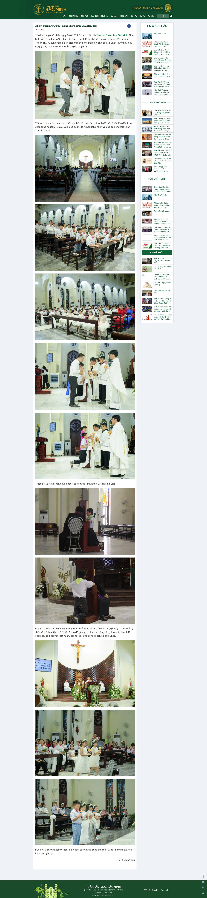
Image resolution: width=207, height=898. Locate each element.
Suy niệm (95, 16)
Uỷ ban (114, 16)
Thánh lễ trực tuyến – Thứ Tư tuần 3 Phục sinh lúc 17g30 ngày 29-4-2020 (162, 276)
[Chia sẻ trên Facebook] (129, 26)
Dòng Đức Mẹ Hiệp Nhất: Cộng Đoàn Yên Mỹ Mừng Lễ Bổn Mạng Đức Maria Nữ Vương (163, 189)
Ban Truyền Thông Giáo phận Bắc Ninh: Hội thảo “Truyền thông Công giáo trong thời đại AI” (162, 68)
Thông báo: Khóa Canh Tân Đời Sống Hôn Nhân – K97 (161, 44)
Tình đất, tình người (161, 211)
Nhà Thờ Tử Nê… (160, 34)
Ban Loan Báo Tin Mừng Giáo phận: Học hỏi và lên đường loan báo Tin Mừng (162, 60)
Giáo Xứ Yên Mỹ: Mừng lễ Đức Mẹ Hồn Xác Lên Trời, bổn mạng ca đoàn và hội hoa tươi (163, 237)
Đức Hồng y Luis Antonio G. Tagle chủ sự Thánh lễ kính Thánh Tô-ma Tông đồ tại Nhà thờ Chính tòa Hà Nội (163, 169)
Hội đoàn (124, 16)
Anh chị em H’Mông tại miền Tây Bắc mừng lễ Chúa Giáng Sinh (163, 301)
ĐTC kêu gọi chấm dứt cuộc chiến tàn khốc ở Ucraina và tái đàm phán (162, 309)
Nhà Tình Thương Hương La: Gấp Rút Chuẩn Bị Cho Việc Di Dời (162, 92)
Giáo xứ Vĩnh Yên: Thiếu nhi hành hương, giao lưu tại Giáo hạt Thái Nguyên (162, 221)
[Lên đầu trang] (203, 893)
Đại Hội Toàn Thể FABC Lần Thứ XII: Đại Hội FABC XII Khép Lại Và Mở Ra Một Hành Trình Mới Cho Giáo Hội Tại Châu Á (163, 153)
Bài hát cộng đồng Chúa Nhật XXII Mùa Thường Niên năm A (162, 52)
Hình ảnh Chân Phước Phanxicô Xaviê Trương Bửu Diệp (163, 161)
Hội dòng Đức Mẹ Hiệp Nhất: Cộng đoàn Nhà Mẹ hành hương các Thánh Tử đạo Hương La (163, 229)
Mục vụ (104, 16)
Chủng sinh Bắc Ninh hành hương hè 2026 (162, 75)
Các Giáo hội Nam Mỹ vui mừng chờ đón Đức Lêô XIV (162, 112)
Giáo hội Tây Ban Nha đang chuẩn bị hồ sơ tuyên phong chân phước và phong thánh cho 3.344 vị (163, 136)
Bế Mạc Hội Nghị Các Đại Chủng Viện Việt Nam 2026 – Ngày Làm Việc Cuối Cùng (163, 128)
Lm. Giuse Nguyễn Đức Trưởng (162, 284)
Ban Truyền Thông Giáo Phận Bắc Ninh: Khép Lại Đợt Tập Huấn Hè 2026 (163, 84)
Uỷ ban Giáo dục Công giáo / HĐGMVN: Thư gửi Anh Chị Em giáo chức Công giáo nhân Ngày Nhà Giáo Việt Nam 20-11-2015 (163, 317)
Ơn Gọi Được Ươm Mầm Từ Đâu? (163, 267)
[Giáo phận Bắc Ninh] (49, 9)
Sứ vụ (142, 16)
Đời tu (134, 16)
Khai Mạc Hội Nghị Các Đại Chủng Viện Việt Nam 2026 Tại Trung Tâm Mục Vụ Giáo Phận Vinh (163, 144)
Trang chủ (64, 16)
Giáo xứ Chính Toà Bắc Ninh (112, 35)
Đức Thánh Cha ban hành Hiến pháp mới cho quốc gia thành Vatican (162, 120)
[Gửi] (171, 16)
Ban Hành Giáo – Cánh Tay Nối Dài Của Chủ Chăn (163, 260)
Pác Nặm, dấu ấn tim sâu (162, 292)
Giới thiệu (73, 16)
